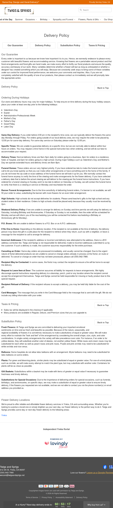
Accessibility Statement (64, 497)
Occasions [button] (30, 19)
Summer (19, 19)
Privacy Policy (47, 497)
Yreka (4, 415)
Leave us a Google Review (100, 472)
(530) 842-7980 (7, 472)
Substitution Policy (70, 45)
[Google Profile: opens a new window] (111, 467)
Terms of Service (32, 497)
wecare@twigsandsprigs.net (12, 475)
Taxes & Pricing (97, 45)
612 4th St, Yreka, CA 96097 (12, 469)
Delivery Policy (43, 45)
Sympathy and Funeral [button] (63, 19)
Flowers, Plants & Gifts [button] (88, 19)
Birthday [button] (44, 19)
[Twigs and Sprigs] (19, 10)
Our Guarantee (15, 45)
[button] (106, 496)
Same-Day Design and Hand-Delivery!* (20, 2)
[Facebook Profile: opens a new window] (105, 467)
